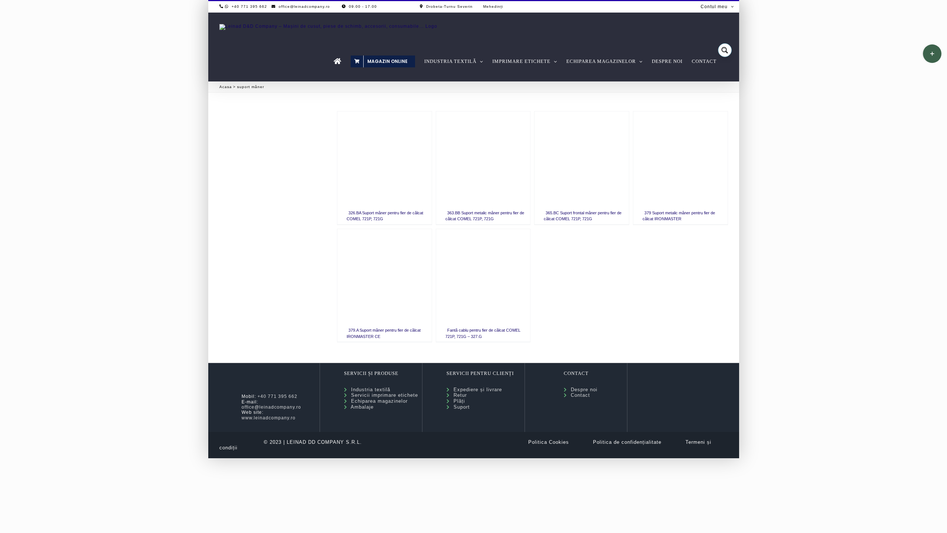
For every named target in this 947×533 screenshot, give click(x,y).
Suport (460, 407)
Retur (458, 395)
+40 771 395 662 (277, 396)
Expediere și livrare (476, 389)
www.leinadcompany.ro (269, 417)
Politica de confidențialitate (627, 442)
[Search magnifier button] (724, 50)
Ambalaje (360, 407)
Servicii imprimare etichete (382, 395)
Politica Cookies (548, 442)
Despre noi (582, 389)
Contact (578, 395)
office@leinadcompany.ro (271, 407)
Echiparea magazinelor (377, 401)
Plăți (457, 401)
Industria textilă (368, 389)
